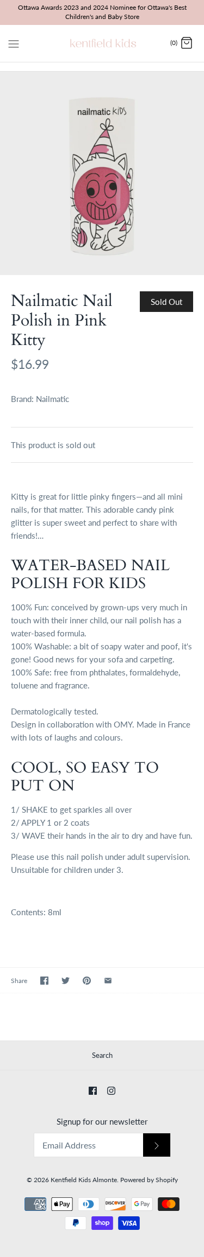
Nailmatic (52, 399)
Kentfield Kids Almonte (84, 1180)
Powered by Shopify (149, 1180)
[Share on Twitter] (65, 981)
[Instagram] (111, 1091)
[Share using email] (108, 981)
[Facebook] (93, 1091)
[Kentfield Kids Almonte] (102, 43)
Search (102, 1055)
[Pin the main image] (87, 981)
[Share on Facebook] (44, 981)
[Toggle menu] (13, 42)
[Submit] (156, 1145)
